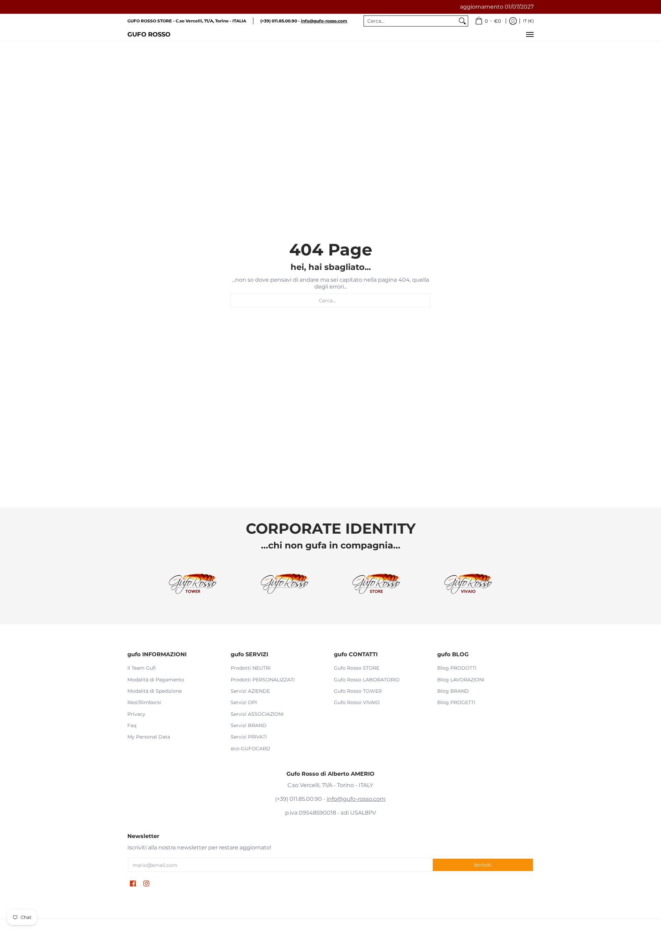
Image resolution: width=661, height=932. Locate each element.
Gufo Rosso (148, 34)
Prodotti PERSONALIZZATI (263, 680)
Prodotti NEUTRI (251, 668)
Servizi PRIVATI (249, 737)
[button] (133, 883)
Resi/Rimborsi (144, 702)
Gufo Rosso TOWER (358, 691)
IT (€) (528, 20)
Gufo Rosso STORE (356, 668)
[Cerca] (462, 21)
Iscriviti (483, 865)
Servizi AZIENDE (250, 691)
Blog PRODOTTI (456, 668)
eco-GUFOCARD (250, 748)
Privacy (136, 714)
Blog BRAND (453, 691)
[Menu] (529, 34)
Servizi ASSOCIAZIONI (257, 714)
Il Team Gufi (141, 668)
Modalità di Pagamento (155, 680)
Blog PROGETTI (456, 702)
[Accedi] (513, 21)
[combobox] (410, 21)
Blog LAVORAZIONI (460, 680)
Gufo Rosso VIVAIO (357, 702)
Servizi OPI (244, 702)
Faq (131, 725)
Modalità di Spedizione (154, 691)
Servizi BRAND (248, 725)
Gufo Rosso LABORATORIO (367, 680)
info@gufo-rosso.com (356, 799)
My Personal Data (148, 737)
